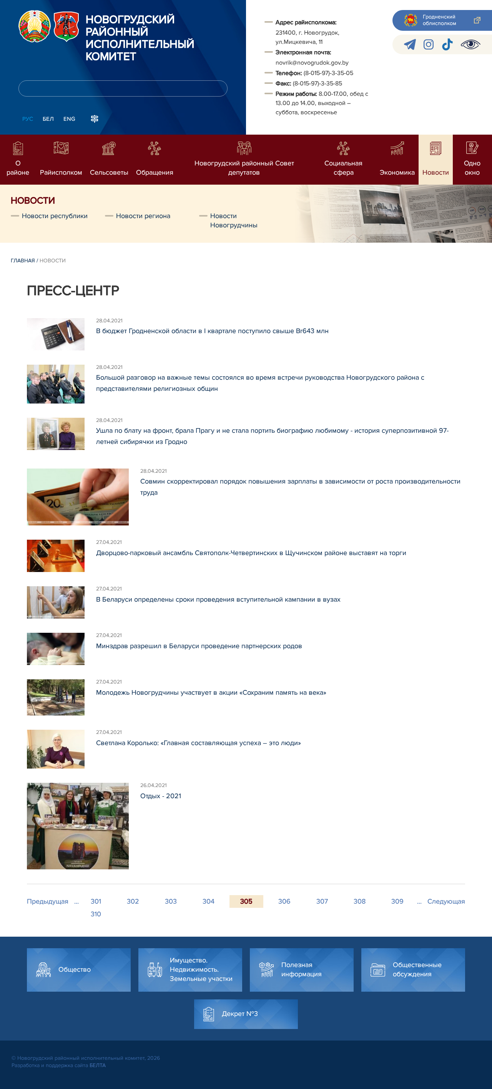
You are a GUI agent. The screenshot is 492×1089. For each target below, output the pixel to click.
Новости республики (55, 216)
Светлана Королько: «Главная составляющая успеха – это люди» (198, 743)
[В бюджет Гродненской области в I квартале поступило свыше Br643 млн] (61, 334)
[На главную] (34, 26)
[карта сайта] (94, 118)
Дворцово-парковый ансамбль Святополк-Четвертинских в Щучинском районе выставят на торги (251, 553)
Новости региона (143, 216)
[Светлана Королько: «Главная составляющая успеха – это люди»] (61, 749)
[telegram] (410, 44)
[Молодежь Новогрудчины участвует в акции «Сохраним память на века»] (61, 697)
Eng (69, 118)
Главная (23, 260)
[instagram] (429, 44)
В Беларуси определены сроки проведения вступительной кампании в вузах (218, 599)
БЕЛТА (98, 1065)
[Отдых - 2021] (83, 826)
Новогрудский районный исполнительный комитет (140, 38)
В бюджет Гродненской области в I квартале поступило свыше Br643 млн (212, 331)
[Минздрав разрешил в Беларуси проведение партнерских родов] (61, 649)
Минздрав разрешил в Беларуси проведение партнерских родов (199, 646)
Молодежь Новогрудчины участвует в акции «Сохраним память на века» (211, 692)
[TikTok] (447, 44)
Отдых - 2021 (160, 796)
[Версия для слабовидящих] (470, 44)
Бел (48, 118)
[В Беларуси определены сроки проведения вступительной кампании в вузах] (61, 602)
